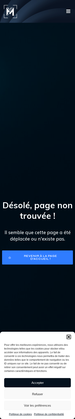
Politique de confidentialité (49, 414)
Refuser (37, 394)
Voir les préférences (37, 405)
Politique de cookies (20, 414)
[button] (69, 337)
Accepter (37, 382)
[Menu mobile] (68, 11)
